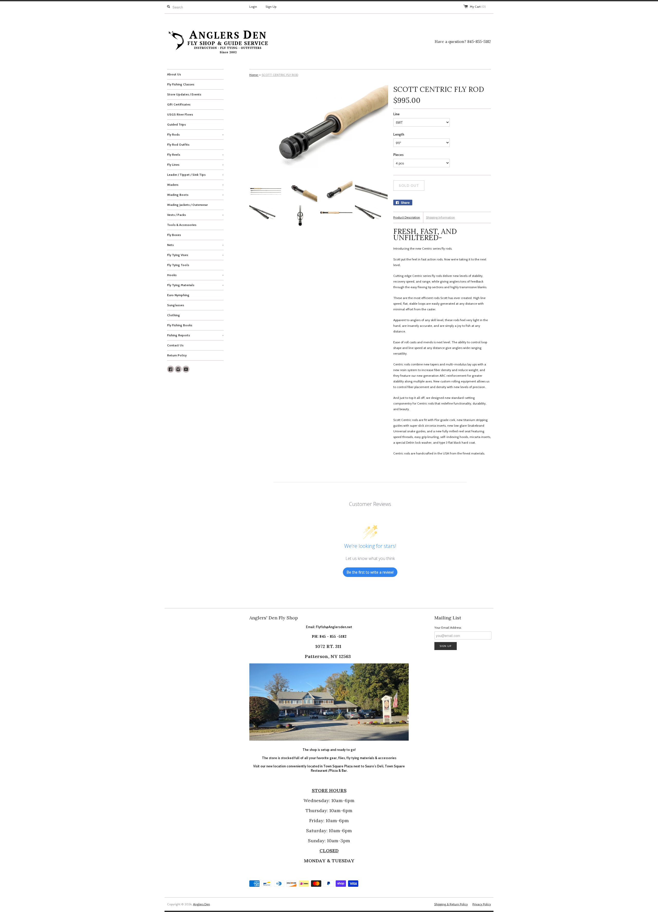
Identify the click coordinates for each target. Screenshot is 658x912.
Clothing (173, 315)
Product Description (406, 217)
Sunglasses (175, 305)
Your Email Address (447, 627)
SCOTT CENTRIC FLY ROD (280, 75)
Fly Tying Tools (178, 265)
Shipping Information (440, 217)
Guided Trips (176, 124)
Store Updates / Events (184, 94)
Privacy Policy (481, 904)
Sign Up (271, 6)
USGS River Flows (180, 114)
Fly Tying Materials (195, 285)
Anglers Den (201, 904)
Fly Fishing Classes (180, 84)
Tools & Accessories (181, 225)
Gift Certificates (178, 104)
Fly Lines (195, 164)
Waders (195, 185)
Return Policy (177, 355)
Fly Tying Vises (195, 255)
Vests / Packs (195, 215)
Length (398, 134)
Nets (195, 245)
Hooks (195, 275)
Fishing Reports (195, 335)
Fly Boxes (174, 235)
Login (253, 6)
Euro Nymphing (178, 295)
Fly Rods (195, 134)
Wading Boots (195, 195)
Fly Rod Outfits (178, 144)
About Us (174, 74)
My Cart (478, 6)
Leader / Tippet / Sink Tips (195, 175)
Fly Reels (195, 154)
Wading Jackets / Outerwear (187, 205)
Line (396, 114)
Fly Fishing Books (179, 325)
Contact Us (175, 345)
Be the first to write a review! (370, 572)
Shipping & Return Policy (451, 904)
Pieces (398, 155)
